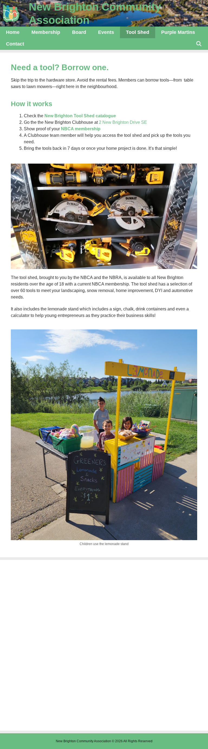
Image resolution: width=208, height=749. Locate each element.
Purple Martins (178, 32)
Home (13, 32)
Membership (45, 32)
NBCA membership (81, 129)
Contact (15, 44)
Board (79, 32)
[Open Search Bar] (199, 44)
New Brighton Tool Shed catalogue (80, 116)
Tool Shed (137, 32)
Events (106, 32)
